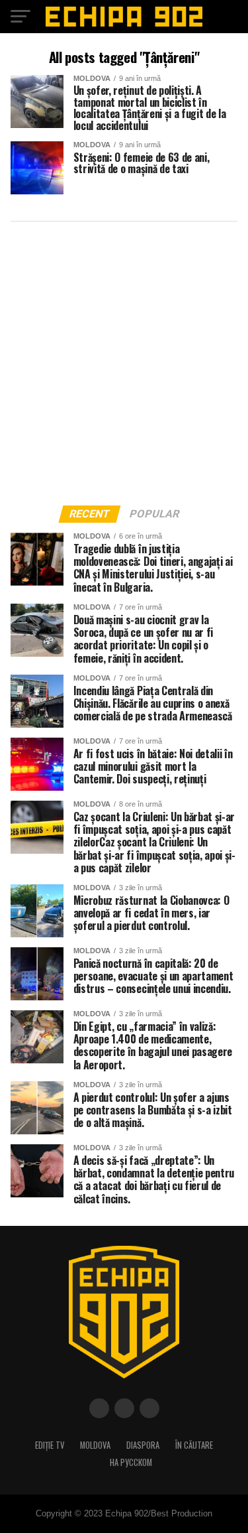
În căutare (194, 1445)
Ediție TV (49, 1445)
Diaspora (142, 1445)
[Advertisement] (124, 359)
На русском (131, 1462)
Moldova (95, 1445)
